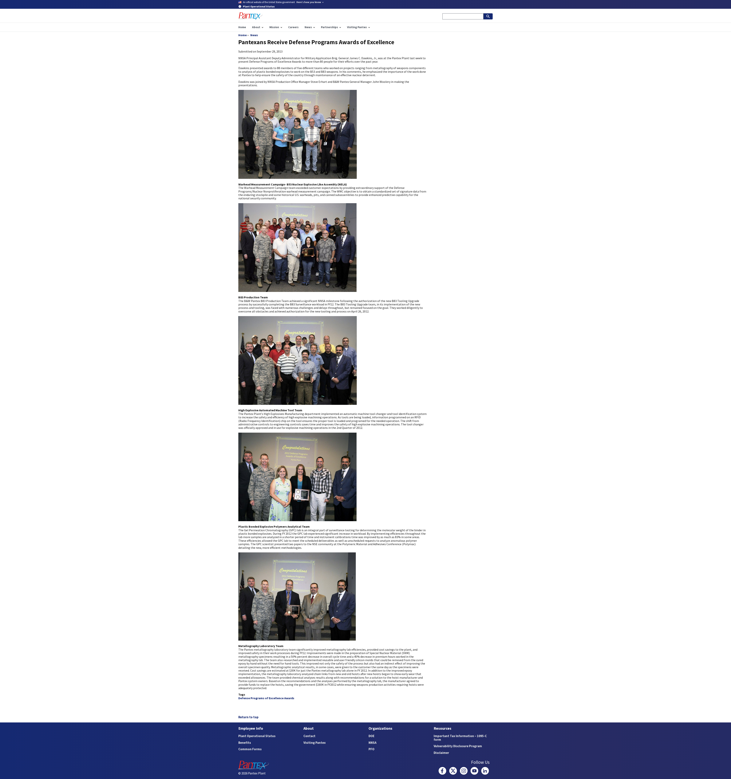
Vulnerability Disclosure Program (458, 746)
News (254, 35)
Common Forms (250, 749)
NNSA (373, 743)
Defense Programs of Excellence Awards (266, 698)
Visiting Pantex (314, 743)
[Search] (488, 16)
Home (242, 35)
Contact (309, 736)
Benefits (244, 743)
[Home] (250, 16)
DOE (371, 736)
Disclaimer (441, 753)
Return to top (248, 717)
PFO (371, 749)
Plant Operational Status (256, 736)
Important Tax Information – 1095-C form (460, 738)
